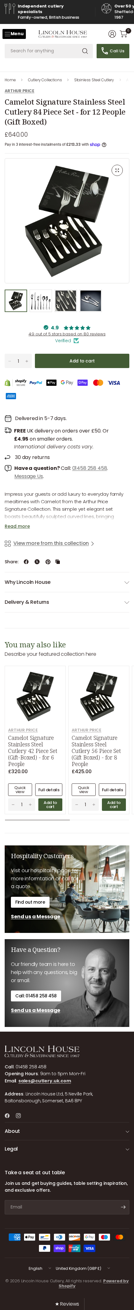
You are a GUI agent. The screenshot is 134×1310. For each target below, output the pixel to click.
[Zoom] (117, 170)
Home (10, 80)
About (12, 1131)
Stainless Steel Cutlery (94, 80)
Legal (11, 1148)
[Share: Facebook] (26, 562)
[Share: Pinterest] (48, 562)
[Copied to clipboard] (58, 562)
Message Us (28, 476)
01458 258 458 (89, 468)
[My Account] (112, 34)
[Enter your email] (123, 1207)
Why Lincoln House (27, 582)
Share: (11, 562)
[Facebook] (10, 1116)
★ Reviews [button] (67, 1304)
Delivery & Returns (27, 602)
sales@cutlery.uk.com (44, 1081)
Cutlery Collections (45, 80)
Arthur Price (19, 91)
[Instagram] (21, 1116)
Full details (48, 790)
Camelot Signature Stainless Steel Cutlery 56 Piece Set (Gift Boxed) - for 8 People (96, 751)
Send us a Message (35, 916)
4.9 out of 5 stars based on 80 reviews (67, 334)
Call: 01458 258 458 (36, 996)
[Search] (85, 51)
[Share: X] (37, 562)
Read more (17, 526)
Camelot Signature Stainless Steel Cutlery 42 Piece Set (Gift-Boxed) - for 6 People (32, 751)
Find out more (30, 902)
